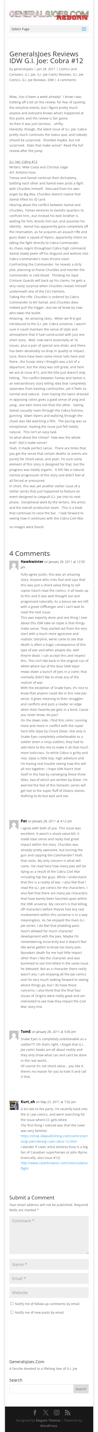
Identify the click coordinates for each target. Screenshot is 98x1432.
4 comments (66, 80)
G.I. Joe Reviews (34, 80)
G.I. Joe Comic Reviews (54, 74)
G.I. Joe (30, 74)
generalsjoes (23, 69)
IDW (51, 80)
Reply (80, 805)
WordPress (48, 1426)
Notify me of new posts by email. (40, 1312)
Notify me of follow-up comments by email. (47, 1304)
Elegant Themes (48, 1420)
